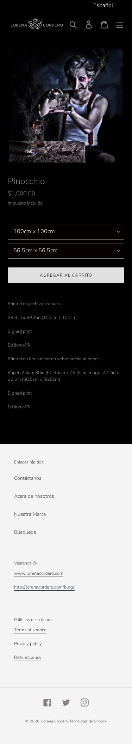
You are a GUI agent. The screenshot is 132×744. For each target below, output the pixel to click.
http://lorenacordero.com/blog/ (44, 587)
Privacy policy (28, 643)
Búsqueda (25, 532)
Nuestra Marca (30, 514)
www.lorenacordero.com (38, 573)
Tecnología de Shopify (88, 721)
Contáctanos (28, 478)
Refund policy (28, 657)
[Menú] (119, 24)
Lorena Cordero (54, 721)
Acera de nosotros (34, 496)
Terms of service (30, 630)
